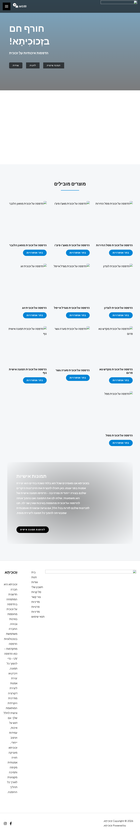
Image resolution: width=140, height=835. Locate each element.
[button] (53, 65)
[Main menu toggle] (6, 6)
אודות (34, 582)
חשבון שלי (37, 587)
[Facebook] (10, 823)
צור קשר (36, 596)
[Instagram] (5, 823)
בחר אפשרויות (121, 252)
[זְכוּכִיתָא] (119, 6)
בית (33, 572)
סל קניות (36, 592)
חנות (34, 577)
